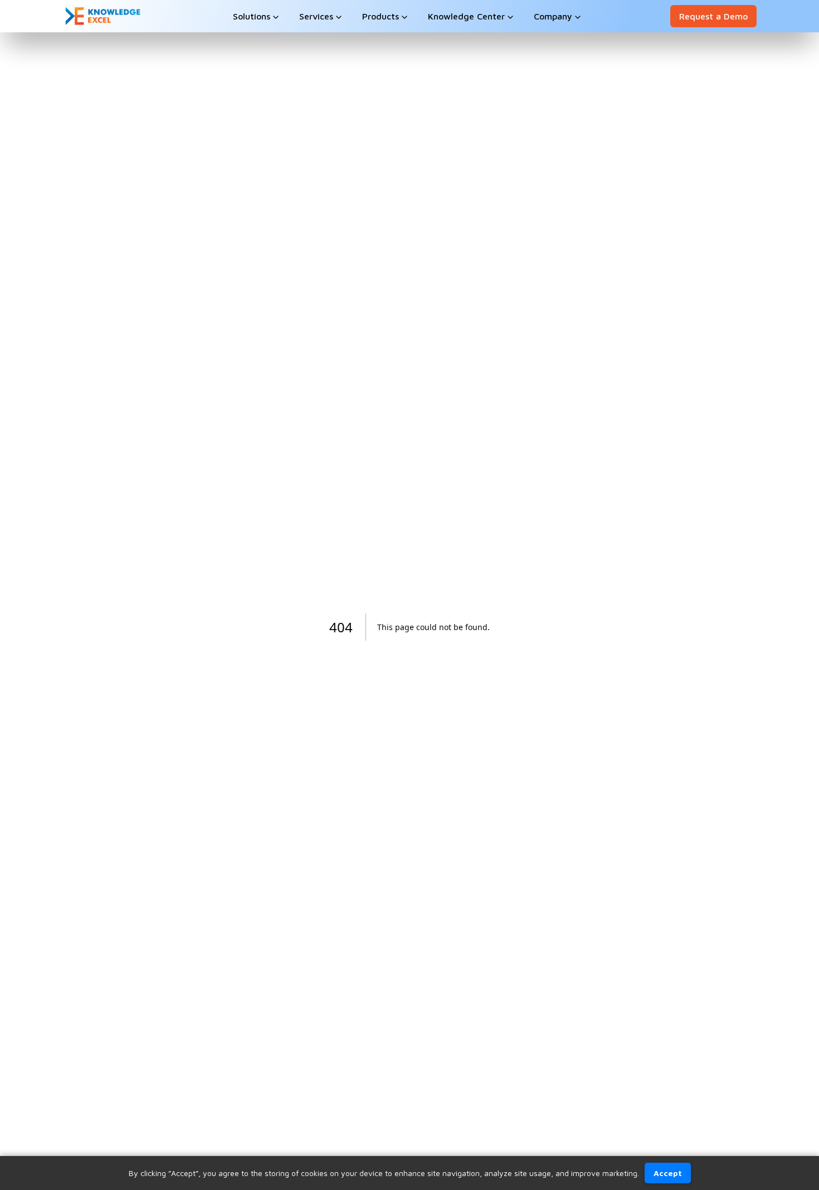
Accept (668, 1173)
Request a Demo (713, 16)
